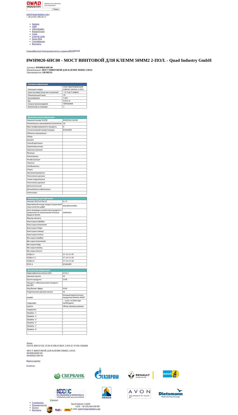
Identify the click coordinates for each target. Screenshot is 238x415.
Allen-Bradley (38, 29)
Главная (30, 51)
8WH (71, 51)
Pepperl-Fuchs (38, 31)
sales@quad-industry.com (37, 14)
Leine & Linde (38, 36)
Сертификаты (38, 41)
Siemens (35, 24)
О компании (38, 402)
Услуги (35, 407)
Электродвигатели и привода (55, 51)
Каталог (37, 51)
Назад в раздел (33, 361)
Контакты (36, 44)
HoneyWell (37, 39)
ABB (34, 26)
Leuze (34, 34)
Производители (39, 405)
